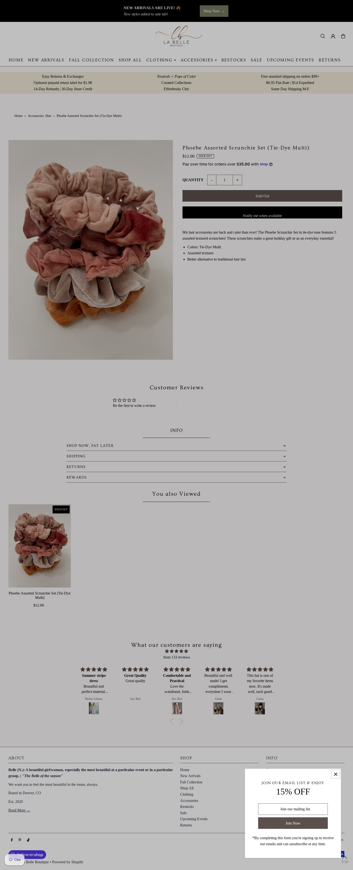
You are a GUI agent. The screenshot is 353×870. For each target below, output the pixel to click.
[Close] (335, 774)
